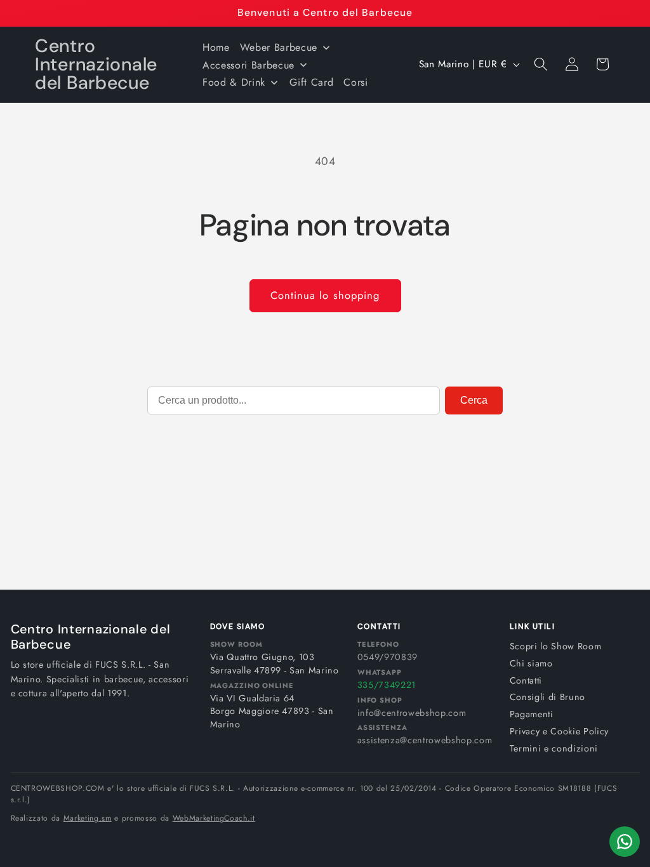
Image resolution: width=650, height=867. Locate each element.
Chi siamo (531, 663)
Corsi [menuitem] (355, 82)
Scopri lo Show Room (556, 646)
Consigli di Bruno (547, 697)
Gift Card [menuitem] (311, 82)
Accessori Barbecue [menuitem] (248, 65)
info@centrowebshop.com (412, 712)
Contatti (526, 680)
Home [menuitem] (216, 47)
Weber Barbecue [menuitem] (278, 47)
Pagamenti (532, 714)
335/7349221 (386, 684)
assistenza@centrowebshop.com (424, 740)
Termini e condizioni (554, 748)
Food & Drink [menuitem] (233, 82)
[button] (541, 64)
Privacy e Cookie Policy (559, 731)
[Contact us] (624, 841)
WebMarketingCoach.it (214, 818)
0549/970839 (387, 657)
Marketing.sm (87, 818)
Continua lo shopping (325, 295)
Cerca (474, 400)
